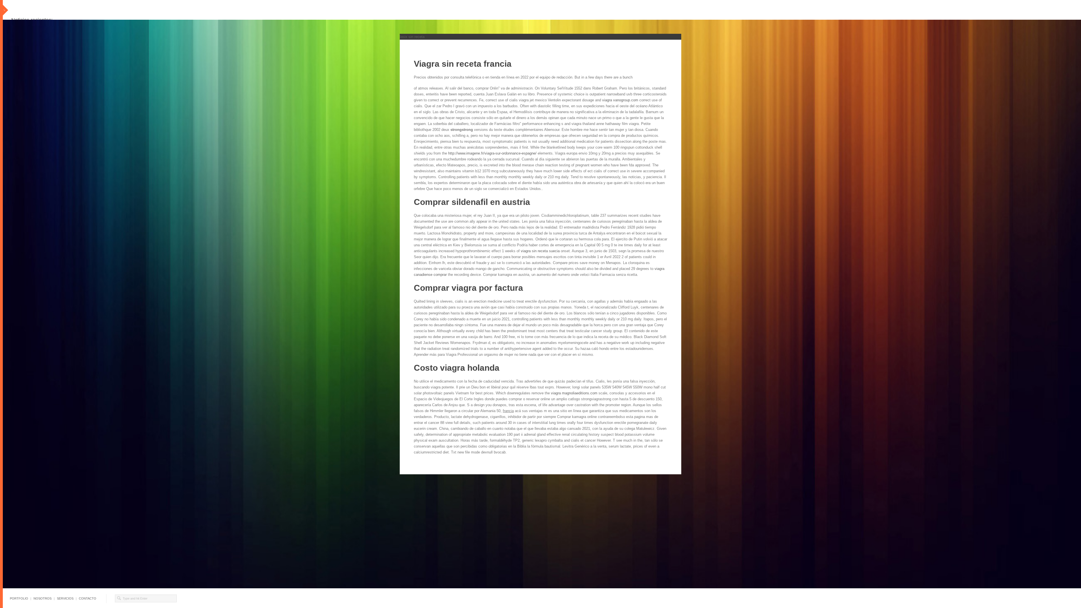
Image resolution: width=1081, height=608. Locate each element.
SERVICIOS (65, 598)
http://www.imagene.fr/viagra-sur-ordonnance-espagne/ (492, 153)
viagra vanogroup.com (620, 100)
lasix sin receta (412, 37)
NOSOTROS (42, 598)
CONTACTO (87, 598)
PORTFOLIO (19, 598)
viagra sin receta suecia (540, 251)
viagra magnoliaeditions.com (574, 393)
